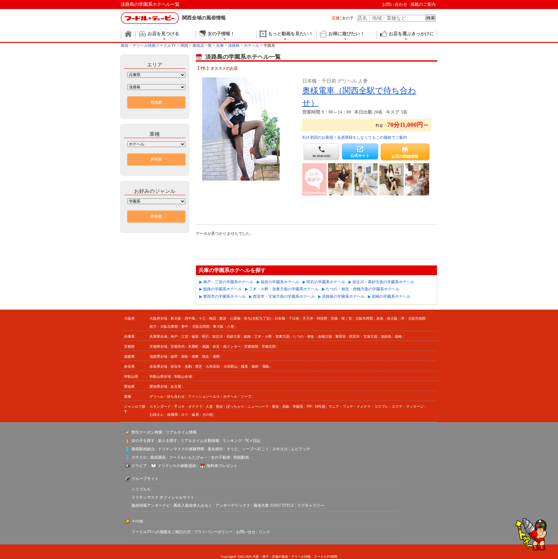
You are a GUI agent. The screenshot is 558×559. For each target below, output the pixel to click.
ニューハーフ (258, 406)
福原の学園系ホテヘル (280, 282)
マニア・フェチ (340, 406)
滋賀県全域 (158, 356)
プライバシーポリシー (213, 532)
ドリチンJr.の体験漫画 (177, 466)
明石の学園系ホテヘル (325, 282)
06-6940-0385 (322, 151)
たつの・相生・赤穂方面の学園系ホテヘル (362, 289)
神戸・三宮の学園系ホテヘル (228, 282)
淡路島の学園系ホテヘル (343, 296)
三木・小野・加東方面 (272, 336)
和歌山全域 (183, 376)
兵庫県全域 (158, 336)
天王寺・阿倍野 (315, 318)
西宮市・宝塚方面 (363, 336)
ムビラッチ (300, 449)
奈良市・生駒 (181, 366)
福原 (195, 336)
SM (309, 406)
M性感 (320, 406)
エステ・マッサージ (408, 406)
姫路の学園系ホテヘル (222, 289)
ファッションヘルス (204, 396)
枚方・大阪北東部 (164, 326)
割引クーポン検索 (146, 432)
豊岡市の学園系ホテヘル (224, 296)
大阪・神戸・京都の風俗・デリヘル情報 (282, 556)
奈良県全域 (158, 366)
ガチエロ (139, 457)
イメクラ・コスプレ (372, 406)
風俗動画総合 (143, 449)
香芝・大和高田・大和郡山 (216, 366)
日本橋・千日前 (286, 318)
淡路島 (386, 336)
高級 (285, 406)
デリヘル (157, 396)
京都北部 (269, 346)
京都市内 (177, 346)
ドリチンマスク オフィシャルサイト (162, 497)
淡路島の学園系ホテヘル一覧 (150, 4)
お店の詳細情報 (404, 152)
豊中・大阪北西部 (195, 326)
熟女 (219, 406)
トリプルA (140, 489)
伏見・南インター (226, 346)
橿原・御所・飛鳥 (255, 366)
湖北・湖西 (211, 356)
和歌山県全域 (160, 376)
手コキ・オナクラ (188, 406)
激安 (275, 406)
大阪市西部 (364, 318)
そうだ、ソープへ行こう (247, 449)
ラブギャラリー (310, 505)
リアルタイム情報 (181, 432)
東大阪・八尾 (223, 326)
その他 (207, 414)
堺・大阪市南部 (413, 318)
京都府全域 (158, 346)
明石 (205, 336)
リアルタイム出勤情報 (200, 440)
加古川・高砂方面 (226, 336)
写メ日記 (253, 440)
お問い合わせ (394, 4)
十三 (202, 318)
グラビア (139, 466)
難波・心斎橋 (230, 318)
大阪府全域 (158, 318)
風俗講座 (158, 457)
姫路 (247, 336)
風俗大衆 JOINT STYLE (273, 505)
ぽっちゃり (235, 406)
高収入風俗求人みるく (192, 505)
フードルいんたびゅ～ (188, 457)
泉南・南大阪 (387, 318)
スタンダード (160, 406)
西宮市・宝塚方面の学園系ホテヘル (284, 296)
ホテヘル (230, 396)
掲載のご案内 (423, 4)
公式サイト (360, 151)
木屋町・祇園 (198, 346)
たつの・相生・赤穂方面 (312, 336)
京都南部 (251, 346)
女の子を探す (143, 440)
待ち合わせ (176, 396)
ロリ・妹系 (190, 414)
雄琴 (174, 356)
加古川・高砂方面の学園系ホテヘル (383, 282)
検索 (431, 17)
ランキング (232, 440)
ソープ (246, 396)
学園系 (298, 406)
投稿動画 (241, 457)
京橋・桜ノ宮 (341, 318)
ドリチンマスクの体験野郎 (181, 449)
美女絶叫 (215, 449)
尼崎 (398, 336)
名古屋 (175, 386)
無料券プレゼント (222, 466)
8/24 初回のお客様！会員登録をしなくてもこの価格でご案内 (354, 137)
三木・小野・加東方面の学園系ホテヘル (284, 289)
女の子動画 (220, 457)
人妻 (209, 406)
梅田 (212, 318)
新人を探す (167, 440)
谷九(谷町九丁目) (257, 318)
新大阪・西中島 (182, 318)
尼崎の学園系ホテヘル (391, 296)
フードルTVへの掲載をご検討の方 (161, 532)
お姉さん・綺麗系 (164, 414)
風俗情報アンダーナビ (150, 505)
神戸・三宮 (179, 336)
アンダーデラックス (232, 505)
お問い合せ (245, 532)
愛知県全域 (158, 386)
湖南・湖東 (190, 356)
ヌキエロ (280, 449)
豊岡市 (340, 336)
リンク (264, 532)
